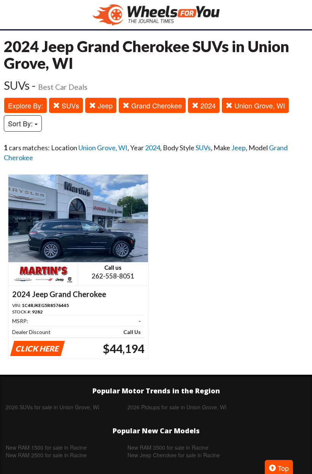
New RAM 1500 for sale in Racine (46, 447)
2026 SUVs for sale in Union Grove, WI (52, 407)
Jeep (104, 105)
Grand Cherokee (155, 105)
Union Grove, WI (258, 105)
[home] (156, 14)
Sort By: (21, 123)
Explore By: (25, 105)
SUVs (69, 105)
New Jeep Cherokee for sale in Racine (173, 455)
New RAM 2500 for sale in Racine (46, 455)
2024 (207, 105)
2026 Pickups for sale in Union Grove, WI (176, 407)
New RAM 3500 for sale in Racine (168, 447)
